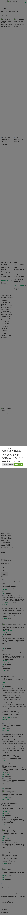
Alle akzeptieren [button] (18, 464)
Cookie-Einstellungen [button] (8, 464)
